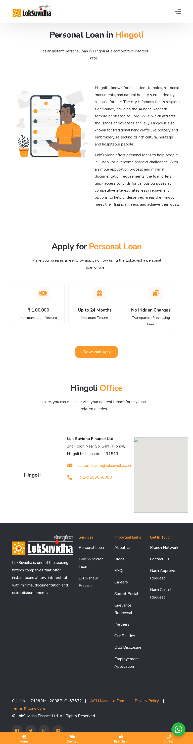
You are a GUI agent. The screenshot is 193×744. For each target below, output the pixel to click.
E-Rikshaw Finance (88, 581)
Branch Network (164, 547)
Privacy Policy (147, 701)
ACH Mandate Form (107, 701)
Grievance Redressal (123, 609)
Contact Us (159, 559)
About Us (122, 547)
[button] (96, 352)
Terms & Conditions (29, 708)
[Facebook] (17, 730)
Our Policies (124, 636)
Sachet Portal (126, 594)
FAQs (119, 570)
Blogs (119, 559)
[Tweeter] (30, 730)
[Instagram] (44, 730)
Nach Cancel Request (160, 593)
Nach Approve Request (162, 574)
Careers (121, 582)
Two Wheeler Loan (91, 562)
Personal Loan (91, 547)
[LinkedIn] (58, 730)
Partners (121, 624)
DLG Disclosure (127, 647)
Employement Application (126, 662)
